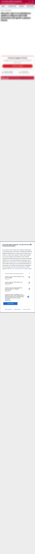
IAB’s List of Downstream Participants (19, 268)
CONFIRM (10, 303)
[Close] (31, 244)
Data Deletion (8, 309)
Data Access (17, 309)
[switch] (28, 277)
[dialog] (17, 277)
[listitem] (17, 273)
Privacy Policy (26, 309)
